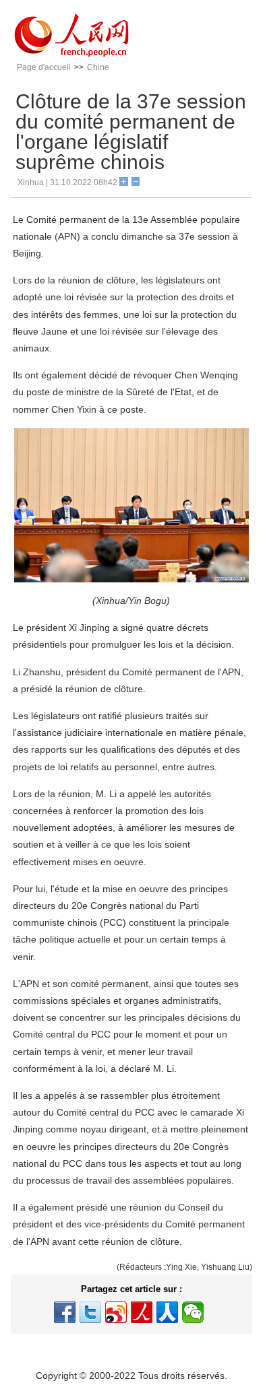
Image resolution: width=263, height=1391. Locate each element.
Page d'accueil (44, 67)
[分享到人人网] (167, 1312)
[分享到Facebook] (65, 1312)
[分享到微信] (193, 1312)
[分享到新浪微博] (116, 1312)
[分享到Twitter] (90, 1312)
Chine (98, 67)
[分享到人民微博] (141, 1312)
